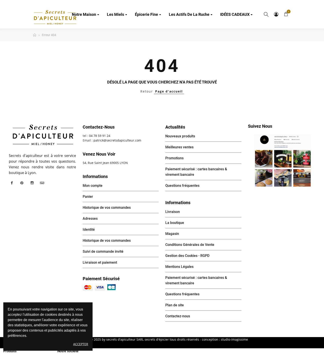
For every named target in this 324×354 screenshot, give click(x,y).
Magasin (172, 234)
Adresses (90, 218)
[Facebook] (12, 183)
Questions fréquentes (182, 185)
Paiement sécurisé (101, 278)
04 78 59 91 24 (99, 136)
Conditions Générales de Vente (189, 245)
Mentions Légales (179, 267)
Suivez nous (260, 126)
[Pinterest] (22, 183)
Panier (88, 196)
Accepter (80, 344)
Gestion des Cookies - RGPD (187, 256)
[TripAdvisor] (42, 183)
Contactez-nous (177, 316)
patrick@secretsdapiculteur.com (117, 140)
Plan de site (174, 305)
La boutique (174, 223)
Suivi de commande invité (103, 251)
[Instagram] (32, 183)
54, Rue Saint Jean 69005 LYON (105, 163)
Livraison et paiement (100, 262)
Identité (89, 229)
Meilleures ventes (179, 147)
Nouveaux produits (180, 136)
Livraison (172, 212)
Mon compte (276, 14)
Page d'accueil (169, 91)
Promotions (174, 158)
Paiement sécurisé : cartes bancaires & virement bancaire (196, 172)
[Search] (266, 14)
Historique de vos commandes (107, 207)
